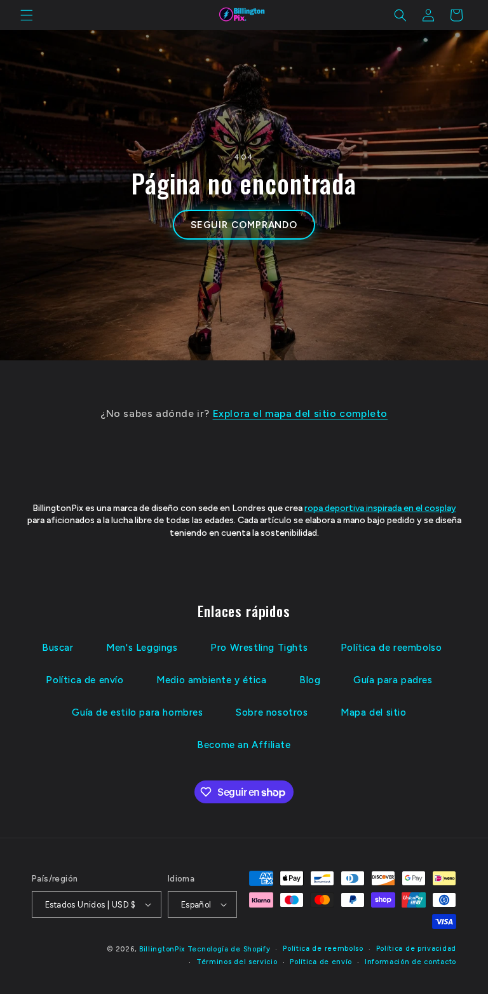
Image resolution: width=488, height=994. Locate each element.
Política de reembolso (391, 647)
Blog (309, 680)
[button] (27, 15)
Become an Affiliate (243, 745)
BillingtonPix (162, 949)
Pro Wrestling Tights (259, 647)
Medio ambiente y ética (211, 680)
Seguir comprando (244, 225)
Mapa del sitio (373, 712)
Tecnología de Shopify (229, 949)
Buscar (58, 647)
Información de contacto (410, 962)
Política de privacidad (416, 948)
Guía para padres (393, 680)
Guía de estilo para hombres (137, 712)
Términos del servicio (237, 962)
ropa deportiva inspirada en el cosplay (380, 508)
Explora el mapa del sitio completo (300, 413)
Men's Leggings (141, 647)
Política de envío (84, 680)
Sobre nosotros (272, 712)
